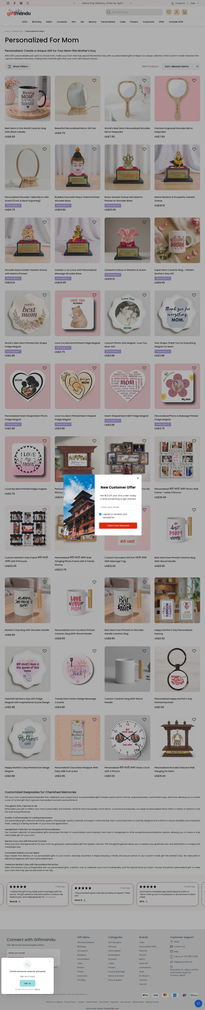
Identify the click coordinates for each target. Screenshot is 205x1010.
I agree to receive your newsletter (114, 516)
